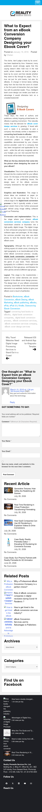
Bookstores (18, 296)
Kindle (21, 305)
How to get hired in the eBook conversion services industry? (26, 610)
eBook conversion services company (21, 323)
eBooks (33, 302)
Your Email (6, 451)
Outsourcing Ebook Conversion (20, 307)
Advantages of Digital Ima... (22, 717)
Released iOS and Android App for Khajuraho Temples (29, 342)
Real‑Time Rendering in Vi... (22, 752)
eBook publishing (21, 302)
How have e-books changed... (23, 699)
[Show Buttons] (3, 206)
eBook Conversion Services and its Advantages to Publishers (25, 621)
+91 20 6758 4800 (30, 772)
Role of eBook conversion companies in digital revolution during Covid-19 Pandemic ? (25, 597)
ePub (6, 305)
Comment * (19, 421)
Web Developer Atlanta (17, 391)
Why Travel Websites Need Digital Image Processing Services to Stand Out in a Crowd (12, 346)
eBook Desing (21, 299)
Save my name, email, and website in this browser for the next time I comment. (18, 465)
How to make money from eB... (23, 739)
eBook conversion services (25, 320)
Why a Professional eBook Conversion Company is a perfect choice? (25, 584)
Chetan (10, 54)
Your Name (6, 441)
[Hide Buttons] (3, 213)
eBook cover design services (17, 326)
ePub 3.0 (13, 305)
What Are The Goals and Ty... (22, 730)
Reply (12, 402)
